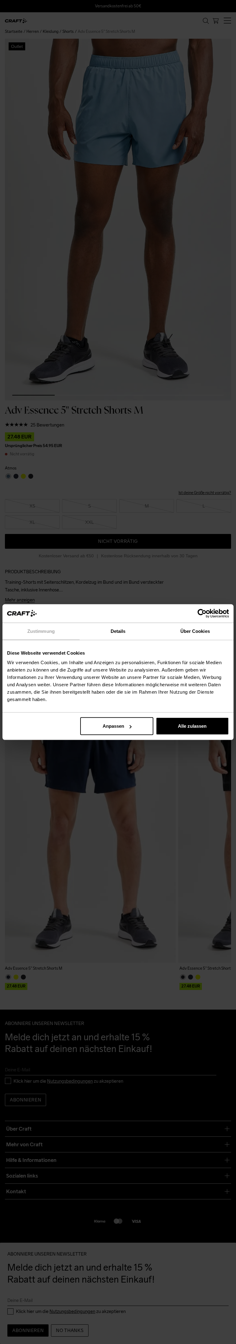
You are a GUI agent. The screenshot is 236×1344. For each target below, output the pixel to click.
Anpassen (113, 726)
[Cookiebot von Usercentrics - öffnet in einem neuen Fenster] (202, 613)
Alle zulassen (192, 726)
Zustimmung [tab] (41, 630)
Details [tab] (118, 630)
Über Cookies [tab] (195, 630)
